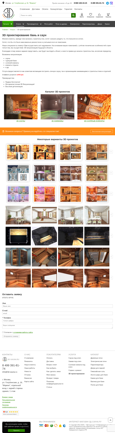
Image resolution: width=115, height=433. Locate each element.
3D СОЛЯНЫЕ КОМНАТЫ (94, 121)
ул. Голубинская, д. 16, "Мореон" (24, 3)
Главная (5, 29)
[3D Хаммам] (57, 106)
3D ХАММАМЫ (57, 121)
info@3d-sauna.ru (9, 372)
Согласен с (18, 332)
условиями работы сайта (23, 332)
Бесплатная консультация (101, 131)
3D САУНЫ (20, 121)
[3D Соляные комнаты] (94, 106)
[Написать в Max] (111, 3)
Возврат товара (7, 397)
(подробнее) (24, 426)
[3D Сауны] (21, 106)
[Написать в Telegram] (107, 3)
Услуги (12, 29)
